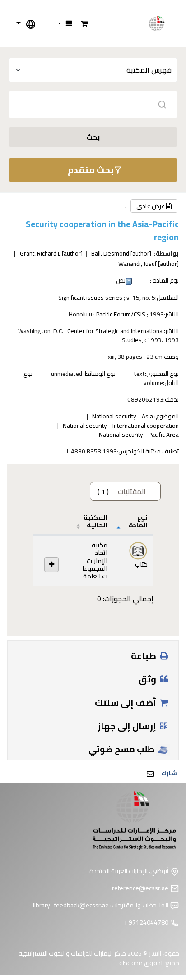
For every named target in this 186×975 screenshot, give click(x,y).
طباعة (144, 655)
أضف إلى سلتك (126, 702)
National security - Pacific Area (139, 434)
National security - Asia (122, 416)
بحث (93, 137)
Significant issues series (90, 297)
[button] (84, 23)
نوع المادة (138, 521)
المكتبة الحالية (95, 521)
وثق (148, 679)
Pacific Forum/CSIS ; (122, 314)
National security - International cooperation (121, 425)
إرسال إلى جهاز (128, 726)
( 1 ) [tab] (122, 491)
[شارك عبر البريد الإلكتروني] (150, 773)
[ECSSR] (161, 23)
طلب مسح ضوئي (122, 749)
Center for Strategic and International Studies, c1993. (115, 335)
